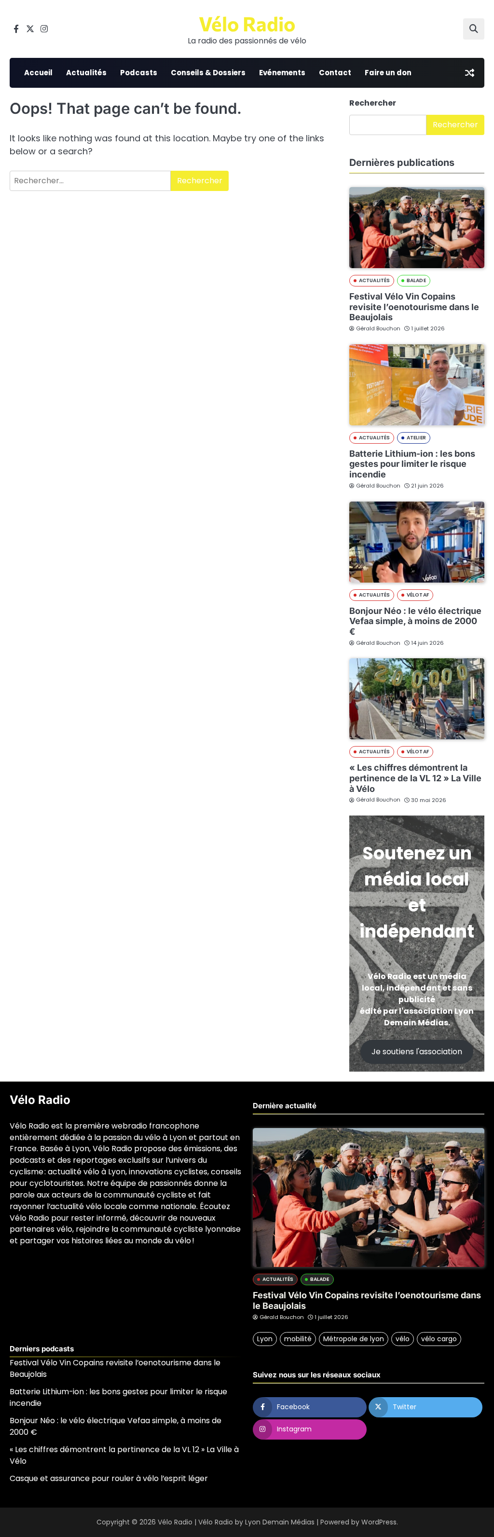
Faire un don (388, 73)
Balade (416, 280)
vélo (403, 1339)
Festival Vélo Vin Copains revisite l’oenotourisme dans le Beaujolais (414, 306)
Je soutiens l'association (416, 1051)
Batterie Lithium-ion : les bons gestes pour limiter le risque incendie (412, 464)
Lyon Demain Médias (280, 1522)
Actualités (86, 73)
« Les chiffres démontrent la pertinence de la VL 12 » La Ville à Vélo (415, 777)
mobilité (298, 1339)
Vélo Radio (247, 23)
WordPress (379, 1522)
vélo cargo (439, 1339)
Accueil (38, 73)
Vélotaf (418, 594)
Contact (335, 73)
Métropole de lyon (353, 1339)
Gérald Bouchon (378, 328)
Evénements (282, 73)
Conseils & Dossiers (208, 73)
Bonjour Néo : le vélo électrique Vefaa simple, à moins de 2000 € (415, 621)
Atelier (416, 437)
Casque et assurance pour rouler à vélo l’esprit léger (109, 1478)
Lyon (265, 1339)
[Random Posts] (469, 73)
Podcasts (138, 73)
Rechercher (372, 103)
